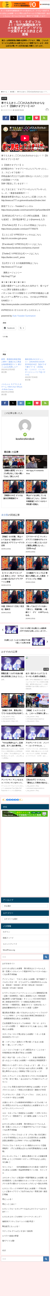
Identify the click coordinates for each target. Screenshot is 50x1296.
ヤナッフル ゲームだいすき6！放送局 (17, 1231)
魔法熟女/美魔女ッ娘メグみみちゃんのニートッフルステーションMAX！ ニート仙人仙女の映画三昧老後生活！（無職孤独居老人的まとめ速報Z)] (25, 1015)
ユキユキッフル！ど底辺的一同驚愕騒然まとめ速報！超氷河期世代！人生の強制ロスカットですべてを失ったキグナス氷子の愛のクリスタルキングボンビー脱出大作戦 (24, 1180)
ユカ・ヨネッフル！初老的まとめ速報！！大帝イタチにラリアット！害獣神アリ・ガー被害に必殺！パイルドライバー (24, 1116)
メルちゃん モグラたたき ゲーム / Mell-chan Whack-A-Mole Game (11, 386)
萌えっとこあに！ (9, 1204)
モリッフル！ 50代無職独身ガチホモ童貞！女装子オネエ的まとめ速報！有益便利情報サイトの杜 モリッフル (24, 1170)
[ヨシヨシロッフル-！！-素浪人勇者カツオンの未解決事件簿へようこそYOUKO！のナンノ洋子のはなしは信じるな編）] (24, 1159)
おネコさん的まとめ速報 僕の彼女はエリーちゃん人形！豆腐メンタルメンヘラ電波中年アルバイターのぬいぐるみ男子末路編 (24, 971)
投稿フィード (8, 938)
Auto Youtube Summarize (24, 316)
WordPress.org (9, 950)
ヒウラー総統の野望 (10, 1236)
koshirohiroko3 (25, 439)
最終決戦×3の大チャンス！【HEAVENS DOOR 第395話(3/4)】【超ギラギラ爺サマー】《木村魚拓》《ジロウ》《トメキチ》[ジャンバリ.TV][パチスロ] (35, 367)
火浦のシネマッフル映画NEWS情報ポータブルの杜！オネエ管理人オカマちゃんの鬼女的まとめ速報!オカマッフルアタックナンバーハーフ (25, 1105)
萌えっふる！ (7, 1199)
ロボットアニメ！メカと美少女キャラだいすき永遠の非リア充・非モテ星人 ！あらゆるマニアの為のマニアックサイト (25, 1079)
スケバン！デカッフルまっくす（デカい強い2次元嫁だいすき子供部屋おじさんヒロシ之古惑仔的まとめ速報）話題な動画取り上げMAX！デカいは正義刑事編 (24, 1137)
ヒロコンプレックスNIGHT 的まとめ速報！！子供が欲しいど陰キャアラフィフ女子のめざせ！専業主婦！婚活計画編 (24, 1191)
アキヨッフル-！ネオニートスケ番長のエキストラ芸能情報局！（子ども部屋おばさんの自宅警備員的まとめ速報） (24, 1148)
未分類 (4, 98)
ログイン (6, 932)
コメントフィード (10, 944)
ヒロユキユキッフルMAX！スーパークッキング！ (22, 1217)
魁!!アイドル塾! (8, 1241)
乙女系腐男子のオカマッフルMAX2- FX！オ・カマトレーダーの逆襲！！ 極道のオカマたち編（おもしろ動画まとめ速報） (24, 1026)
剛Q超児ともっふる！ (11, 1226)
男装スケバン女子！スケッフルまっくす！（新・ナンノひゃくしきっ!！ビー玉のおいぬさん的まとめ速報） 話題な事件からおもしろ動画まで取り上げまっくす (25, 1068)
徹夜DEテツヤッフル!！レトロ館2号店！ (18, 1221)
